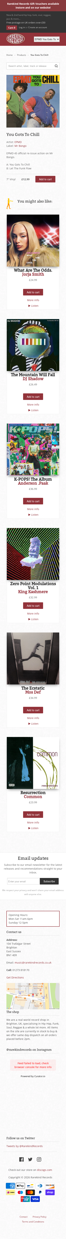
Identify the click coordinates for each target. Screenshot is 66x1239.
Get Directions (15, 977)
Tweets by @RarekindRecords (24, 1146)
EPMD (18, 142)
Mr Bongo (20, 146)
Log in (22, 27)
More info (33, 300)
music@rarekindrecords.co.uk (33, 962)
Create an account (37, 27)
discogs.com (44, 1170)
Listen (34, 305)
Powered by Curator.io (33, 1076)
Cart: (11, 27)
